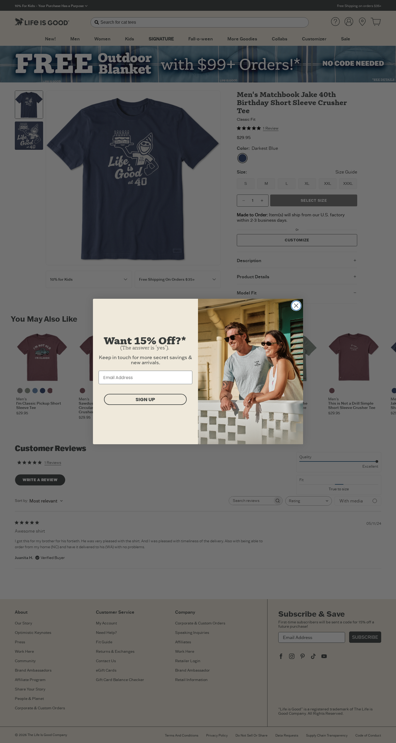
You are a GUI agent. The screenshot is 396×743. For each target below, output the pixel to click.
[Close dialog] (296, 305)
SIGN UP (145, 399)
